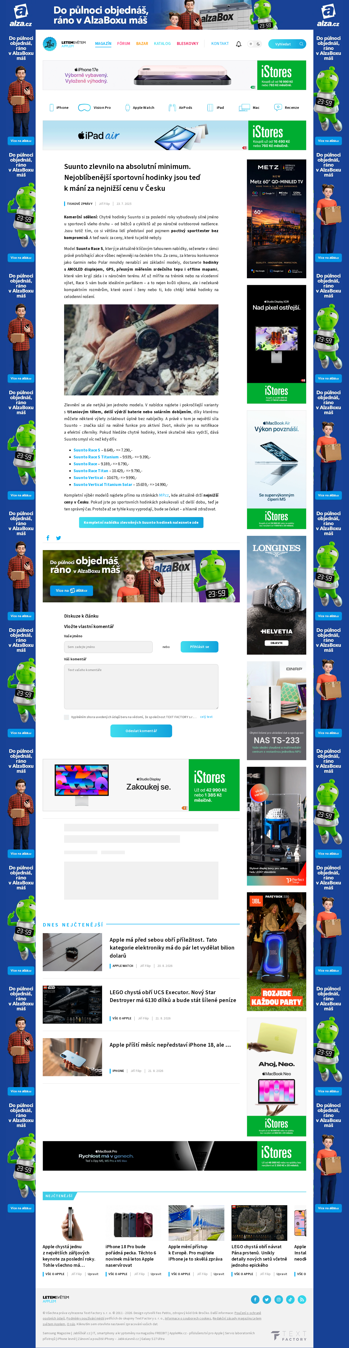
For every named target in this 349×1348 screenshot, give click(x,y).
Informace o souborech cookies (188, 1318)
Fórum (123, 44)
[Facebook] (255, 1299)
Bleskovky (187, 44)
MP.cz (164, 495)
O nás (71, 1324)
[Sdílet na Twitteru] (58, 539)
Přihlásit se (199, 646)
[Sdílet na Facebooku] (48, 539)
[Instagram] (278, 1299)
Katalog (162, 44)
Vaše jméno (73, 636)
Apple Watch (123, 966)
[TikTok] (290, 1299)
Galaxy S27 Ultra (153, 1339)
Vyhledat (283, 44)
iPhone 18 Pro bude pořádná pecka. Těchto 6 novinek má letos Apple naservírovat (131, 1255)
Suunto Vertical (88, 478)
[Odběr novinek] (239, 45)
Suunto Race (85, 464)
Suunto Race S (87, 450)
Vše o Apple (122, 1018)
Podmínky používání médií (85, 1318)
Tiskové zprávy (79, 203)
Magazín (103, 44)
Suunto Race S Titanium (96, 457)
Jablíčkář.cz (81, 1333)
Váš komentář (75, 659)
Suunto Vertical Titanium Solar (103, 485)
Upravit (93, 1274)
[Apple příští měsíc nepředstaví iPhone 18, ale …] (72, 1057)
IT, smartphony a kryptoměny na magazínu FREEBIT (130, 1333)
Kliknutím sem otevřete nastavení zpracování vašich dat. (117, 1324)
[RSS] (302, 1299)
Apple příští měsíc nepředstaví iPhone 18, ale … (170, 1045)
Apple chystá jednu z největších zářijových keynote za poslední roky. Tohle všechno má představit (69, 1255)
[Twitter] (267, 1299)
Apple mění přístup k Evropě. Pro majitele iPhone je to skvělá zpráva (195, 1252)
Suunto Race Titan (91, 471)
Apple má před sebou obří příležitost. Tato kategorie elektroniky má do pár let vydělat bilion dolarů (172, 947)
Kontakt (220, 44)
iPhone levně (66, 1339)
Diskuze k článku (81, 616)
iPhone (118, 1071)
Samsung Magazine (57, 1333)
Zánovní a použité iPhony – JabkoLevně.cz (108, 1339)
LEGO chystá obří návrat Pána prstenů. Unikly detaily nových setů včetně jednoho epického (259, 1255)
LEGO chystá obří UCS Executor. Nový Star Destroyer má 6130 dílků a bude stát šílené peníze (173, 996)
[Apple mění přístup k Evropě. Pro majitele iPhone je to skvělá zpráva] (196, 1223)
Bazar (142, 44)
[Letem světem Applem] (64, 44)
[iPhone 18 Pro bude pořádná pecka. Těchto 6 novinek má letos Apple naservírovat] (133, 1223)
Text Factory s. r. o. (98, 1313)
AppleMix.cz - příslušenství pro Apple (196, 1333)
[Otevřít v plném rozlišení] (141, 351)
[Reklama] (21, 15)
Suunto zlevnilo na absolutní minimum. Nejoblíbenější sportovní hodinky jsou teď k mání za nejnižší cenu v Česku (132, 177)
